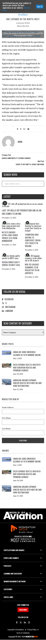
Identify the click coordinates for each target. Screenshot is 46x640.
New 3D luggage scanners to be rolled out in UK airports (32, 269)
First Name (6, 418)
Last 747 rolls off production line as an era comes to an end (21, 212)
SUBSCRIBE (23, 609)
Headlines (23, 14)
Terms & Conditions (23, 632)
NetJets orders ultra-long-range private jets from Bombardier (10, 236)
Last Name (6, 429)
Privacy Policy (31, 629)
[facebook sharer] (17, 129)
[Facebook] (17, 622)
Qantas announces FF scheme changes (16, 158)
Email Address (8, 407)
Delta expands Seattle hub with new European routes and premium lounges (27, 367)
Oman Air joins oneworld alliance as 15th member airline (27, 353)
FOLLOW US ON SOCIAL (15, 291)
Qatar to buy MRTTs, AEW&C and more (30, 164)
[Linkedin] (25, 622)
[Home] (23, 515)
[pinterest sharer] (28, 129)
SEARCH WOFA (10, 174)
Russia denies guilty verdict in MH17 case (11, 264)
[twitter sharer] (21, 129)
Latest (7, 196)
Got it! (39, 6)
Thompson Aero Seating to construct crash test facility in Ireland (33, 240)
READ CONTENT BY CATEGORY (18, 323)
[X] (21, 622)
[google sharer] (24, 129)
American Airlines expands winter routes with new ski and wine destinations (27, 383)
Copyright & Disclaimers (16, 629)
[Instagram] (29, 622)
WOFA (27, 23)
